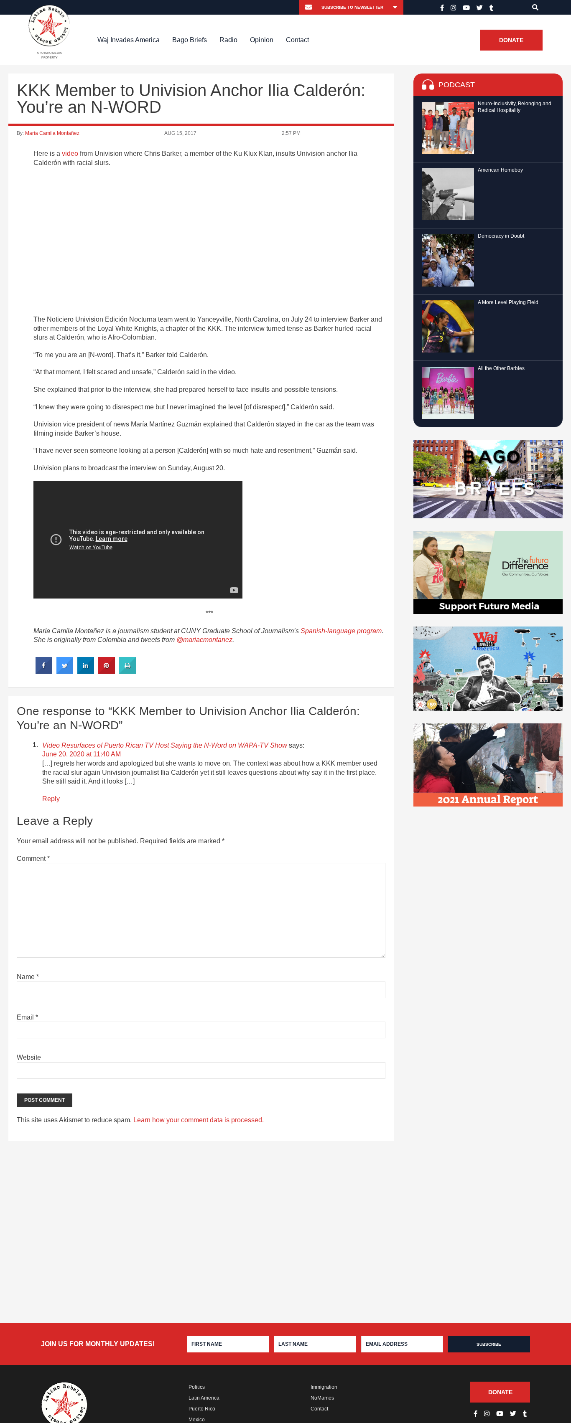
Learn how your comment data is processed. (198, 1120)
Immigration (324, 1387)
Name (28, 976)
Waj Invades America (128, 39)
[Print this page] (127, 671)
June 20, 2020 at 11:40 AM (81, 754)
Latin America (204, 1398)
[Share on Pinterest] (106, 671)
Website (29, 1057)
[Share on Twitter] (64, 671)
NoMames (322, 1398)
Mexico (197, 1420)
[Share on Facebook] (44, 671)
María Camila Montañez (52, 133)
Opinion (261, 39)
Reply (51, 798)
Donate (511, 40)
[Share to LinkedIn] (85, 671)
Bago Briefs (189, 39)
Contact (297, 39)
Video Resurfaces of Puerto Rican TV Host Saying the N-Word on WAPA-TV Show (164, 745)
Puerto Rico (202, 1409)
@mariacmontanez (204, 639)
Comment (33, 858)
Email (27, 1017)
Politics (197, 1387)
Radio (228, 39)
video (70, 153)
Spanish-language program (341, 630)
